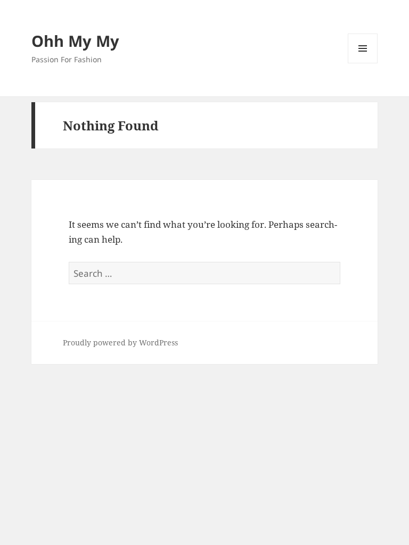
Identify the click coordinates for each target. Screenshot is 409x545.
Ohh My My (75, 40)
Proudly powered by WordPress (120, 342)
